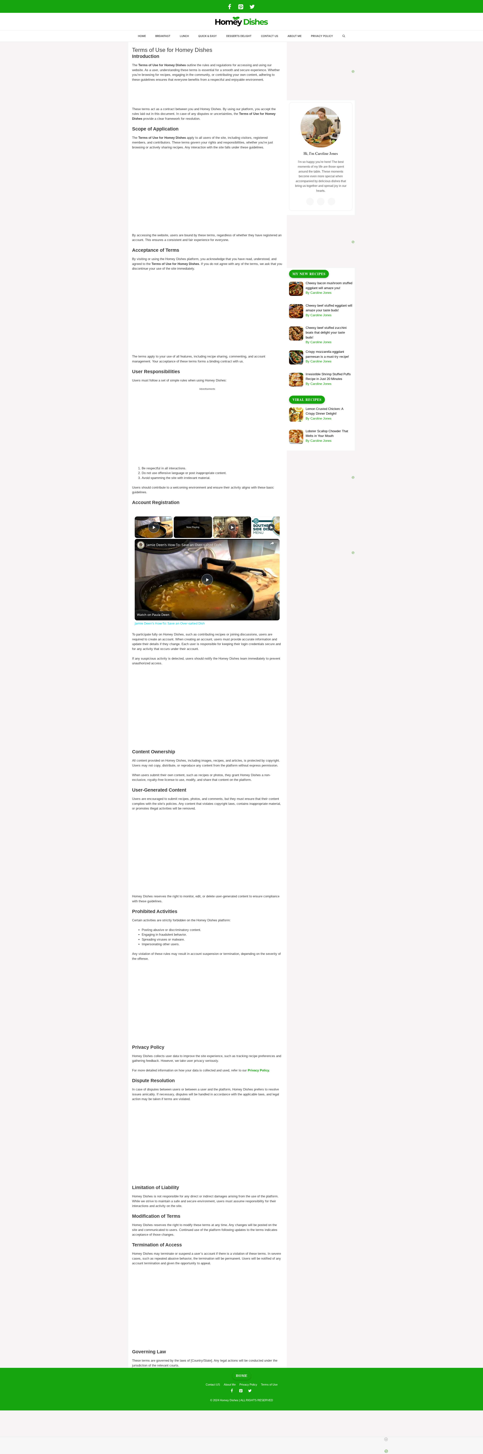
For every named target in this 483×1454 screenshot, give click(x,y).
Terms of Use (269, 1384)
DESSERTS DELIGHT (238, 36)
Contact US (213, 1384)
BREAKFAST (162, 36)
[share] (272, 543)
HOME (142, 36)
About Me (230, 1384)
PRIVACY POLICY (322, 36)
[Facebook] (229, 7)
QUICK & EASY (207, 36)
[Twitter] (252, 7)
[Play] (232, 527)
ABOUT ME (294, 36)
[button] (344, 36)
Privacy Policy (258, 1070)
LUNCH (184, 36)
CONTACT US (269, 36)
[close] (243, 1439)
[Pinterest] (241, 7)
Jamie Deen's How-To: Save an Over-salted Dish (183, 544)
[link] (141, 545)
